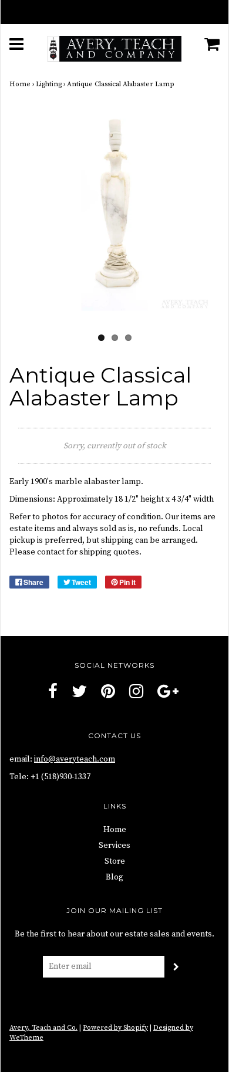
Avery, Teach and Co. (43, 1027)
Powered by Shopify (115, 1027)
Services (114, 845)
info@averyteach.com (74, 759)
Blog (114, 877)
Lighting (49, 84)
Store (115, 861)
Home (20, 84)
